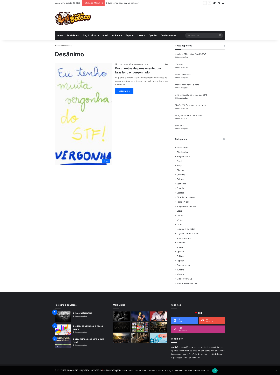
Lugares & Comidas (186, 229)
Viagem (180, 274)
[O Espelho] (121, 316)
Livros (179, 220)
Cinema (180, 170)
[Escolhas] (121, 338)
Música (180, 247)
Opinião (153, 35)
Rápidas (180, 260)
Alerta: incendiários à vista (187, 85)
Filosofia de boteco (186, 197)
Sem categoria (183, 265)
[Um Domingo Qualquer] (140, 316)
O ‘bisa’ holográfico (82, 313)
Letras (180, 215)
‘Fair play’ (179, 64)
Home (60, 35)
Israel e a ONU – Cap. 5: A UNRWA (190, 54)
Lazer (140, 35)
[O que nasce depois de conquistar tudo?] (158, 316)
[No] (276, 370)
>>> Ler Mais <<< (191, 357)
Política (180, 256)
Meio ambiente (184, 238)
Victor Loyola (122, 64)
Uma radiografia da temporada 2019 (191, 95)
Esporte (129, 35)
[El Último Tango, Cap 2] (140, 327)
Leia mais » (124, 91)
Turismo (180, 270)
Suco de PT (180, 125)
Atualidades (73, 35)
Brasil (105, 35)
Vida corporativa (184, 279)
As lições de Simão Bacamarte (188, 115)
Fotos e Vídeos (183, 202)
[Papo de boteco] (73, 18)
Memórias (181, 242)
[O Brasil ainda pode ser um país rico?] (63, 342)
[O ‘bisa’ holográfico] (63, 316)
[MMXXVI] (121, 327)
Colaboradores (168, 35)
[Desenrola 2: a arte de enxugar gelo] (158, 338)
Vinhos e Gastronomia (187, 283)
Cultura (116, 35)
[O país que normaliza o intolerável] (158, 327)
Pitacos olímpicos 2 (183, 74)
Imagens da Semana (186, 206)
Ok (215, 370)
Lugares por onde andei (188, 233)
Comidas (181, 174)
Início (59, 45)
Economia (181, 184)
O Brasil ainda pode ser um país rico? (123, 3)
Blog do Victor (90, 35)
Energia (180, 188)
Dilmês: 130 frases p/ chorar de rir (190, 105)
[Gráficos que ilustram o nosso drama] (63, 329)
